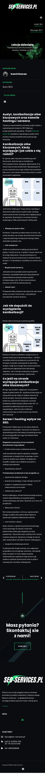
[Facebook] (5, 102)
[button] (41, 17)
